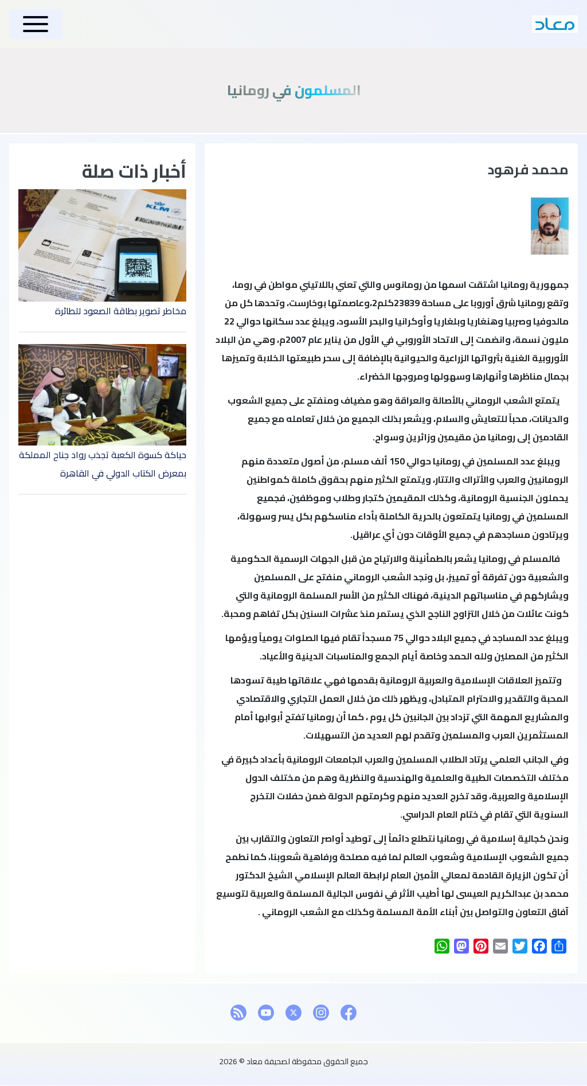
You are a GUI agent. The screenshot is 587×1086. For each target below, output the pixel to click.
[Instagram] (321, 1012)
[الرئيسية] (555, 24)
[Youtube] (266, 1012)
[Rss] (238, 1012)
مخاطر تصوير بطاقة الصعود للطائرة (120, 310)
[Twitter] (293, 1012)
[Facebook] (348, 1012)
